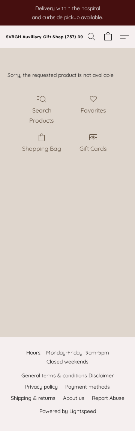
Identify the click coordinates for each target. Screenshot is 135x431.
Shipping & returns (33, 398)
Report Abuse (108, 398)
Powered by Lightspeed (67, 411)
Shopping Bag (41, 148)
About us (73, 398)
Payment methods (87, 386)
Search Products (41, 115)
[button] (53, 37)
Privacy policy (41, 386)
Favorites (93, 110)
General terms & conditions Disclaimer (67, 375)
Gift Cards (93, 148)
